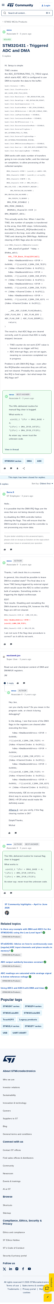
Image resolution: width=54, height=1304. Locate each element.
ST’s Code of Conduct (13, 1248)
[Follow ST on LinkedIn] (10, 1269)
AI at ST (7, 1189)
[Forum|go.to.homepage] (20, 5)
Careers (7, 1111)
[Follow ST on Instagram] (17, 1269)
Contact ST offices (12, 1150)
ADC (39, 461)
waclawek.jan (13, 655)
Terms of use (12, 1285)
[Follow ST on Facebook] (23, 1269)
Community (8, 1166)
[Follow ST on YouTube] (29, 1269)
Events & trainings (12, 1181)
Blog (5, 1126)
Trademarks (13, 1289)
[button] (3, 6)
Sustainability (9, 1095)
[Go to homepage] (9, 1062)
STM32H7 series (11, 1006)
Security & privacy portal (15, 1256)
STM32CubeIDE (32, 1013)
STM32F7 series (33, 1026)
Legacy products (28, 1019)
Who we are (9, 1079)
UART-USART (19, 1033)
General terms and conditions (17, 1134)
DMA (29, 461)
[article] (27, 521)
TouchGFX (8, 1019)
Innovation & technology (14, 1103)
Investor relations (11, 1087)
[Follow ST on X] (4, 1270)
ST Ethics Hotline (11, 1240)
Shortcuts (7, 1205)
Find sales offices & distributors (18, 1158)
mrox (9, 30)
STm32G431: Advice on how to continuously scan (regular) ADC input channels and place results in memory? (27, 947)
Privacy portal (29, 1289)
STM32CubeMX (10, 1013)
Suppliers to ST (10, 1118)
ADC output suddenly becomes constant (22, 962)
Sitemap (7, 1213)
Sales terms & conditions (34, 1285)
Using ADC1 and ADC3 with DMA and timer (22, 988)
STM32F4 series (33, 1006)
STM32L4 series (11, 1026)
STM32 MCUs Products (15, 22)
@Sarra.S (13, 810)
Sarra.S (10, 492)
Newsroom (8, 1173)
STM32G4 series (13, 461)
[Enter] (4, 13)
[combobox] (27, 13)
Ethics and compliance (14, 1232)
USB (5, 1033)
